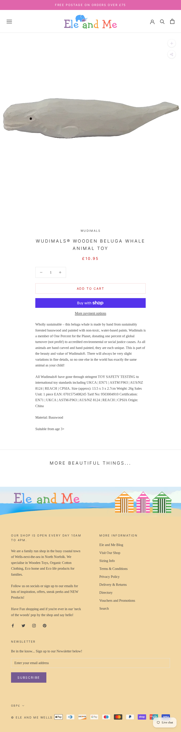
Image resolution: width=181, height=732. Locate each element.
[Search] (162, 21)
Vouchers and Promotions (117, 600)
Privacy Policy (109, 577)
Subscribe (28, 677)
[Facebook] (13, 625)
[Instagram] (34, 625)
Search (104, 608)
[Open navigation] (9, 21)
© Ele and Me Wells (32, 717)
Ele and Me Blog (111, 545)
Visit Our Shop (109, 553)
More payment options (90, 313)
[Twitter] (23, 625)
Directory (106, 592)
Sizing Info (107, 561)
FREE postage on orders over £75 (90, 5)
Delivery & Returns (113, 584)
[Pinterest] (44, 625)
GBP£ (16, 705)
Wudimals (91, 230)
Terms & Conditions (113, 569)
